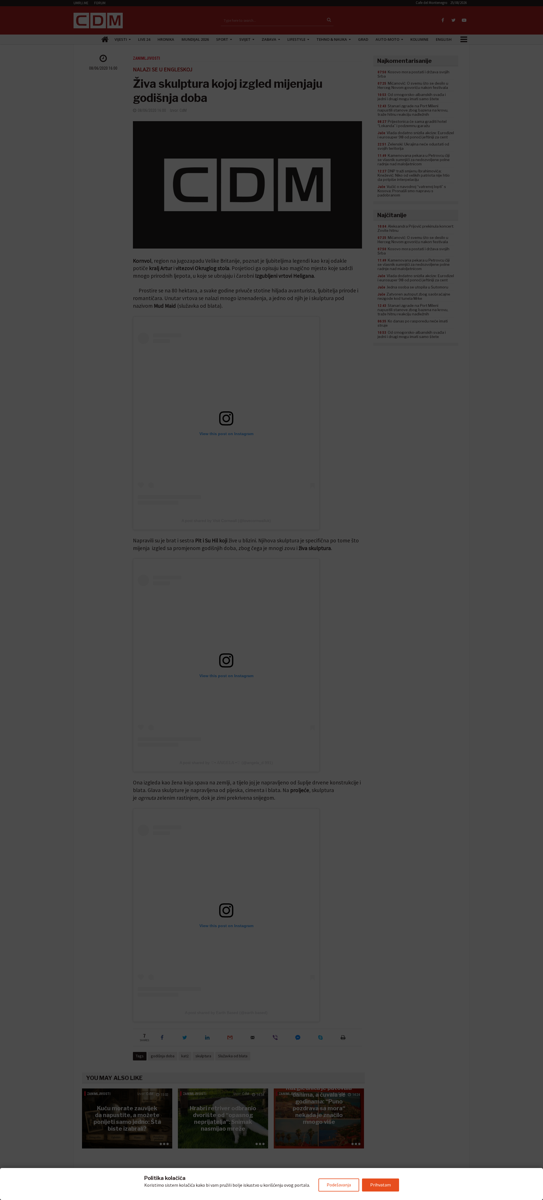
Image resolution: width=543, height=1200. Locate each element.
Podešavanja (339, 1185)
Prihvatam (380, 1185)
